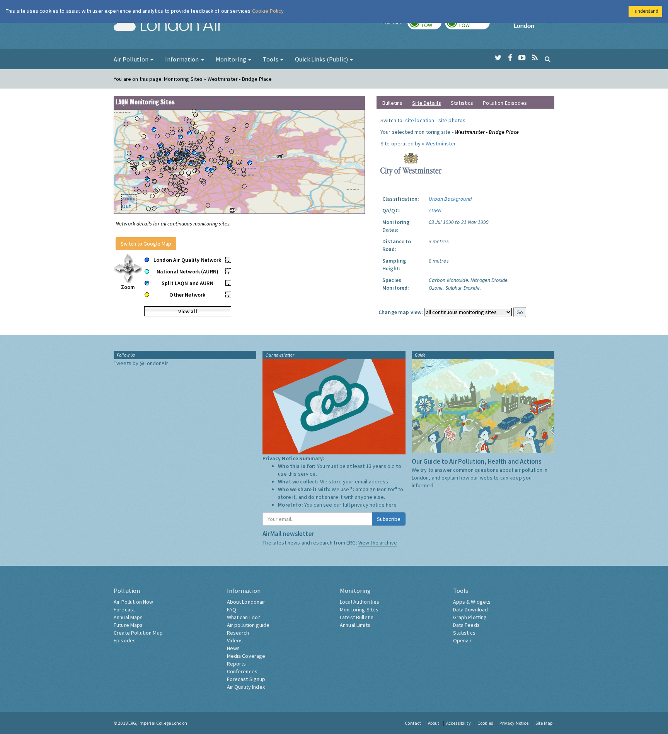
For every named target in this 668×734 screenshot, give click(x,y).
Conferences (242, 671)
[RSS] (535, 58)
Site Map (543, 723)
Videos (235, 640)
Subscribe (388, 519)
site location (420, 120)
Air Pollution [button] (132, 59)
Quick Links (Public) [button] (322, 59)
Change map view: (400, 312)
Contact (413, 723)
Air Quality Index (246, 686)
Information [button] (182, 59)
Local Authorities (359, 601)
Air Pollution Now (133, 601)
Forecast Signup (246, 679)
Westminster (441, 143)
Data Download (470, 609)
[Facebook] (510, 58)
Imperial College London (534, 25)
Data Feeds (466, 624)
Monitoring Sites (359, 609)
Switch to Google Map (146, 243)
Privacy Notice (513, 723)
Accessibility (458, 723)
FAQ (231, 609)
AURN (435, 210)
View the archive (377, 542)
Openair (462, 640)
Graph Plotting (470, 617)
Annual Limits (355, 624)
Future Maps (128, 624)
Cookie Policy (268, 10)
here (391, 504)
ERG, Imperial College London (157, 723)
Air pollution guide (248, 624)
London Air (168, 25)
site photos (452, 120)
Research (238, 632)
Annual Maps (128, 617)
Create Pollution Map (138, 632)
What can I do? (244, 617)
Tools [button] (271, 59)
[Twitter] (498, 58)
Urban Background (450, 198)
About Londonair (246, 601)
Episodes (125, 640)
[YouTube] (522, 58)
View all (187, 311)
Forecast (124, 609)
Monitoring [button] (232, 59)
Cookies (485, 723)
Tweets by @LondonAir (141, 363)
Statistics (462, 102)
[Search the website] (547, 59)
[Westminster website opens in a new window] (411, 163)
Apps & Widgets (472, 601)
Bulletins (392, 102)
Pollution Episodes (505, 102)
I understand (645, 11)
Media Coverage (246, 655)
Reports (236, 663)
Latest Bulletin (356, 617)
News (233, 648)
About (434, 723)
